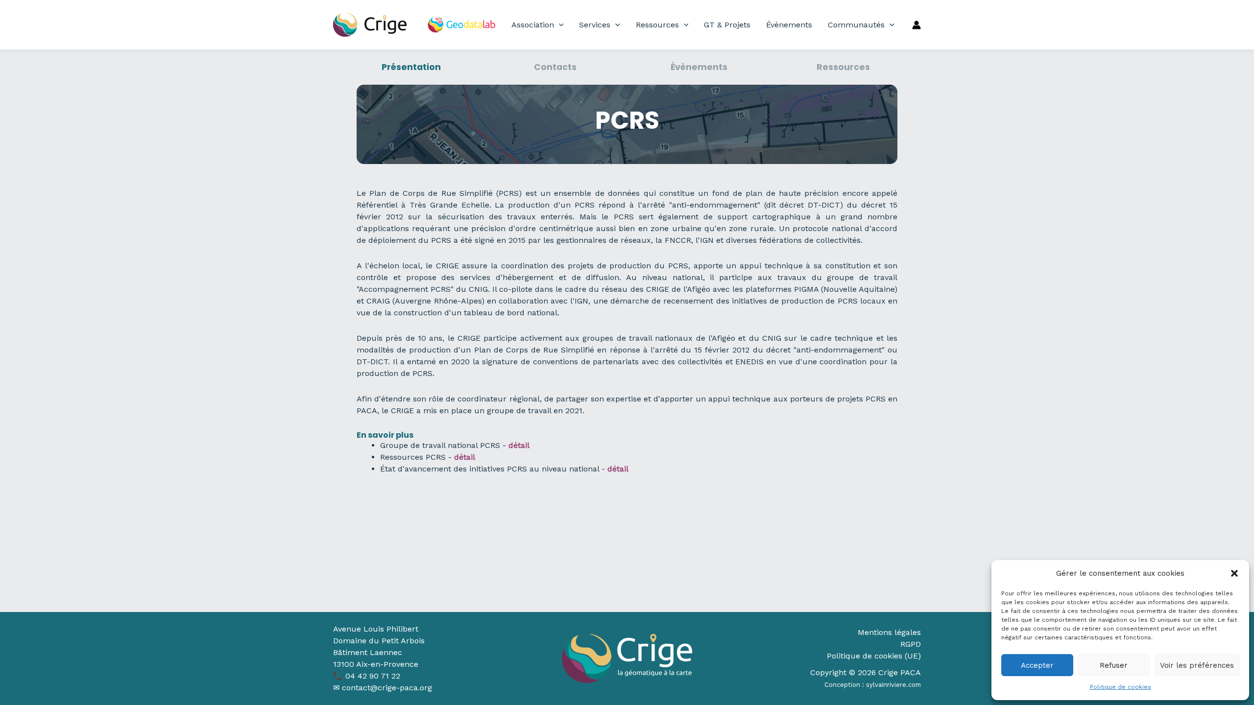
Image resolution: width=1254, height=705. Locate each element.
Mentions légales (889, 632)
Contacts (555, 67)
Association (532, 24)
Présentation (411, 67)
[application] (559, 25)
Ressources (657, 24)
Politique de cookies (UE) (874, 655)
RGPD (910, 644)
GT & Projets (727, 24)
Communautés (856, 24)
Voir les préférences (1197, 665)
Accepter (1037, 665)
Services (594, 24)
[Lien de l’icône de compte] (916, 25)
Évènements (789, 24)
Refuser (1114, 665)
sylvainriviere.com (893, 684)
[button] (1234, 573)
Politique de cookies (1120, 686)
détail (464, 457)
